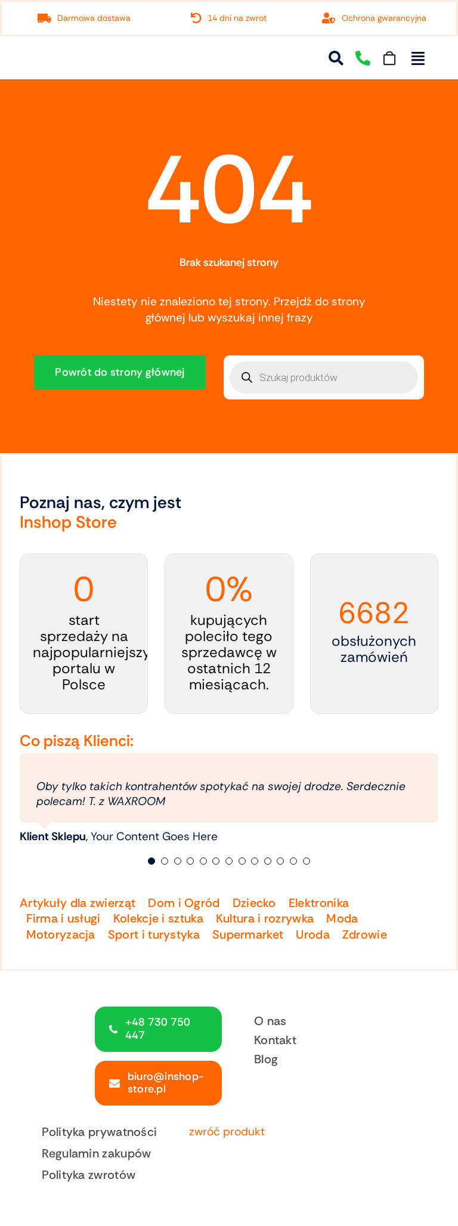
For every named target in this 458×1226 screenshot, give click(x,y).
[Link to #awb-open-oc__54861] (336, 58)
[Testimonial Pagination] (151, 861)
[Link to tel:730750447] (362, 58)
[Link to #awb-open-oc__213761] (418, 58)
